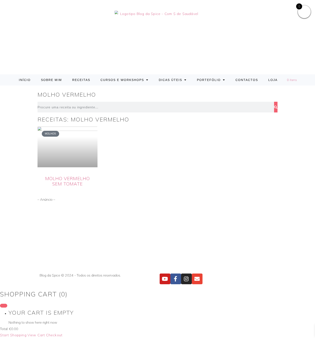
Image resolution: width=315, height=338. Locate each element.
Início (25, 80)
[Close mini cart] (3, 306)
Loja (273, 80)
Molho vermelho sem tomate (67, 181)
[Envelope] (197, 279)
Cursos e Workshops (122, 80)
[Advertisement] (158, 237)
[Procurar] (276, 107)
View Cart (36, 335)
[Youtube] (165, 279)
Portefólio (209, 80)
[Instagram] (186, 279)
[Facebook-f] (175, 279)
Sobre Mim (51, 80)
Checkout (54, 335)
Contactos (247, 80)
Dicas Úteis (170, 80)
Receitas (81, 80)
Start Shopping (13, 335)
